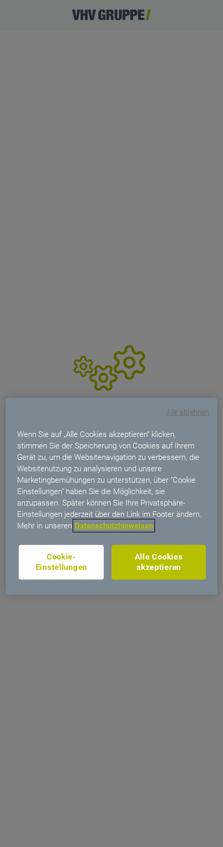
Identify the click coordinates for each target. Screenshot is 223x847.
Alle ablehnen (188, 412)
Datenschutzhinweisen (114, 525)
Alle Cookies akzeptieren (159, 561)
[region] (112, 496)
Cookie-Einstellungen (62, 561)
